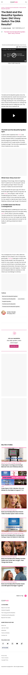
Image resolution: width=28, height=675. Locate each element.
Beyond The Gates (6, 617)
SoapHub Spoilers (6, 301)
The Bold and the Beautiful (8, 299)
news (2, 486)
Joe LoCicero (21, 299)
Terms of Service (4, 657)
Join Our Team (5, 628)
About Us (3, 625)
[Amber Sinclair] (4, 312)
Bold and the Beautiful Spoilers (9, 296)
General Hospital (5, 610)
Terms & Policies (5, 633)
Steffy (5, 193)
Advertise (3, 630)
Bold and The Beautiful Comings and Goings (12, 533)
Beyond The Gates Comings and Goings (11, 463)
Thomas (10, 258)
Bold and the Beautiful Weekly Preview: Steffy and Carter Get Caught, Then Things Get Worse (13, 560)
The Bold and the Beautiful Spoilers (11, 306)
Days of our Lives (5, 607)
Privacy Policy (4, 655)
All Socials (5, 648)
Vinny (19, 134)
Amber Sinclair (7, 28)
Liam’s (3, 213)
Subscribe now (14, 346)
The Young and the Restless (8, 612)
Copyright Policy (4, 660)
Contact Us (4, 635)
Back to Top (20, 596)
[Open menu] (2, 2)
